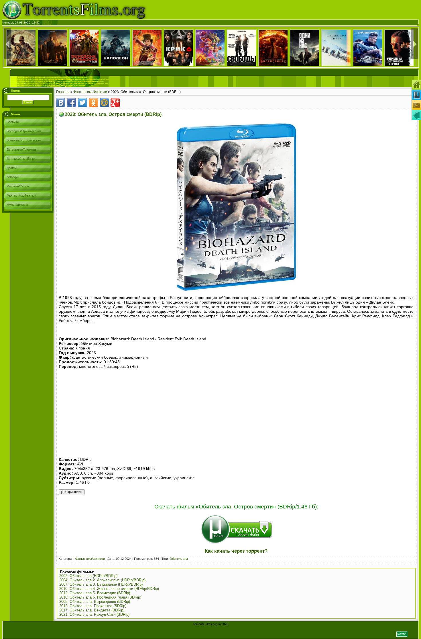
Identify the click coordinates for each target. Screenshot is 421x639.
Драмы (12, 168)
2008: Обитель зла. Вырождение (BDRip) (94, 601)
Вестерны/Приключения (24, 131)
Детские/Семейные (21, 158)
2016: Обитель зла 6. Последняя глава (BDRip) (100, 597)
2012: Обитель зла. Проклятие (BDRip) (92, 606)
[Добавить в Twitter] (82, 102)
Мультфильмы (17, 204)
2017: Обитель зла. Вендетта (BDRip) (91, 610)
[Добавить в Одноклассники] (93, 102)
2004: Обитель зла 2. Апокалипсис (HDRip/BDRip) (102, 580)
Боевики (13, 122)
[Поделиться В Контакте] (60, 102)
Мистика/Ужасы (18, 186)
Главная (63, 92)
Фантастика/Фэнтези (21, 195)
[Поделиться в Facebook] (71, 102)
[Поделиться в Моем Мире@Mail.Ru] (104, 102)
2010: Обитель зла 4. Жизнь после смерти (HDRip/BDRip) (109, 588)
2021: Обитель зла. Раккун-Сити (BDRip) (94, 614)
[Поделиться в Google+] (115, 102)
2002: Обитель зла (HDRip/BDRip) (88, 576)
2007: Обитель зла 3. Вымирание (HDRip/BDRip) (101, 584)
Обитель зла (179, 558)
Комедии (13, 177)
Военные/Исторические (24, 140)
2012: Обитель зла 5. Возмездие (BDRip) (94, 593)
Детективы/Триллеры (22, 149)
